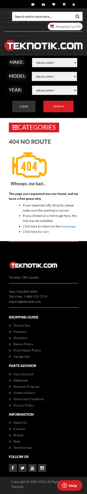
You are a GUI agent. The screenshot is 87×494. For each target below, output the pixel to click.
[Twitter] (23, 468)
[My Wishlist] (54, 4)
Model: (17, 76)
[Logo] (33, 268)
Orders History (24, 393)
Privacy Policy (23, 405)
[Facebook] (13, 468)
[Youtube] (32, 468)
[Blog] (33, 4)
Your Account (23, 374)
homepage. (68, 226)
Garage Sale (21, 356)
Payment (19, 331)
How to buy (21, 325)
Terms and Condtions (28, 399)
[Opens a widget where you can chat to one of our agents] (69, 486)
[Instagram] (42, 468)
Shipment (20, 338)
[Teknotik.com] (43, 45)
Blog (16, 441)
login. (46, 231)
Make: (17, 62)
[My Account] (44, 4)
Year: (15, 89)
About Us (20, 422)
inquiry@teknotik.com (25, 301)
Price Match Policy (27, 350)
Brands (18, 435)
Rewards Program (26, 386)
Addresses (20, 380)
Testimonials (22, 447)
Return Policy (23, 344)
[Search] (76, 16)
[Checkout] (64, 4)
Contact (19, 429)
